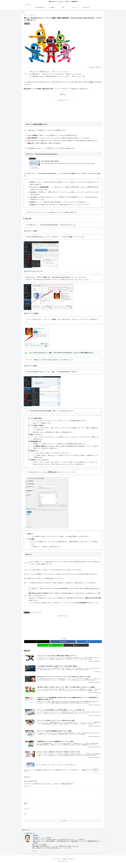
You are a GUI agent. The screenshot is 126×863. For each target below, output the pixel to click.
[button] (76, 645)
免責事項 (65, 858)
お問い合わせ (71, 858)
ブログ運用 (27, 612)
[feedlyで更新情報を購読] (35, 851)
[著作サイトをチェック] (33, 851)
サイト (26, 814)
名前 (26, 803)
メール (26, 809)
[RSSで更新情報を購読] (37, 851)
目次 (61, 94)
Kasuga (35, 835)
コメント (27, 786)
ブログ (40, 612)
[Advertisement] (63, 110)
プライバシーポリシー (57, 858)
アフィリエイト (34, 612)
